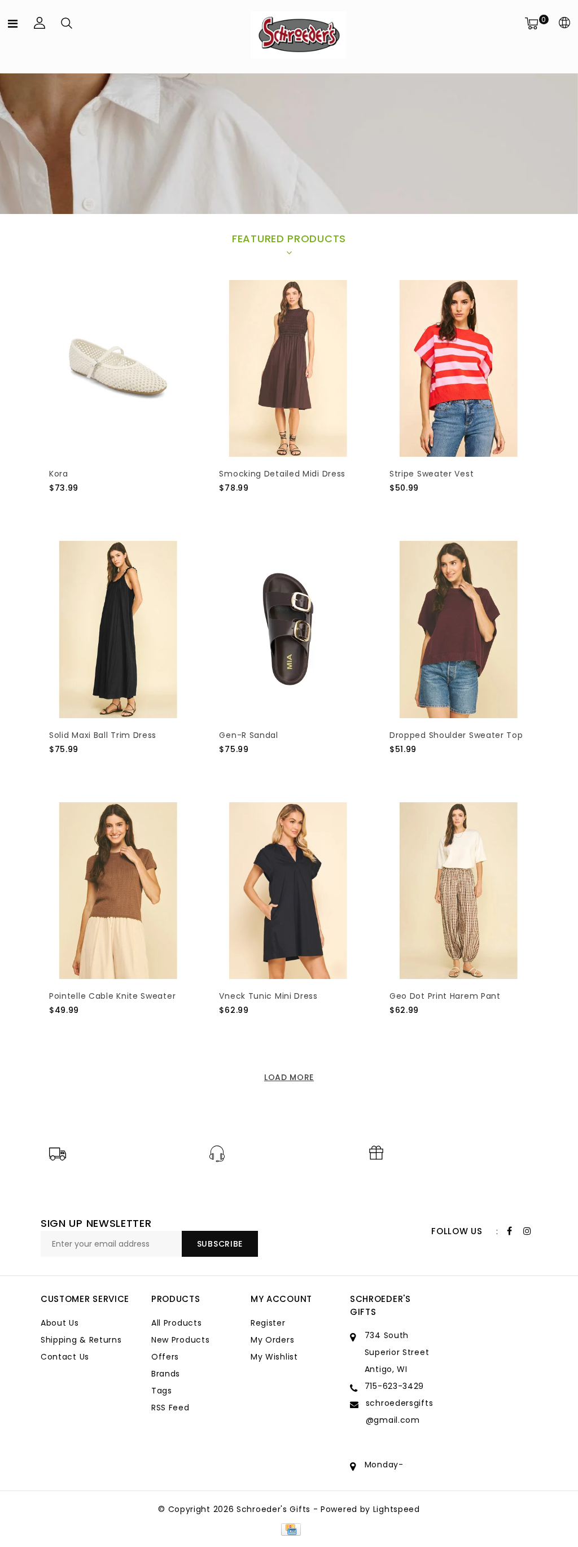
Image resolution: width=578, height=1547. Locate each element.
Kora (58, 473)
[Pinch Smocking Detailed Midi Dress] (288, 368)
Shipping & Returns (81, 1339)
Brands (165, 1373)
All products (176, 1323)
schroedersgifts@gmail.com (400, 1411)
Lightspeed (396, 1509)
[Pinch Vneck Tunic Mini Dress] (288, 890)
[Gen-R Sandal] (288, 629)
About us (60, 1323)
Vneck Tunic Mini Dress (268, 996)
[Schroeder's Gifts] (299, 35)
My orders (272, 1339)
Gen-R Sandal (248, 735)
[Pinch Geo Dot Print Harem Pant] (458, 890)
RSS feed (170, 1407)
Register (268, 1323)
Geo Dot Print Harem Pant (445, 996)
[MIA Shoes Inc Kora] (118, 368)
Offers (165, 1356)
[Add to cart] (56, 507)
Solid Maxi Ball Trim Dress (102, 735)
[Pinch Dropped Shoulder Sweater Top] (458, 629)
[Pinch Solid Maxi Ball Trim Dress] (118, 629)
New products (180, 1339)
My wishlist (274, 1356)
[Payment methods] (288, 1529)
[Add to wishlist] (84, 507)
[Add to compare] (111, 507)
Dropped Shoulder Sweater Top (456, 735)
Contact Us (65, 1356)
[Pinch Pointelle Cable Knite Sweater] (118, 890)
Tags (161, 1390)
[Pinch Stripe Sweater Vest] (458, 368)
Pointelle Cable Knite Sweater (112, 996)
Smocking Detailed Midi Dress (282, 473)
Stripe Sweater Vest (431, 473)
